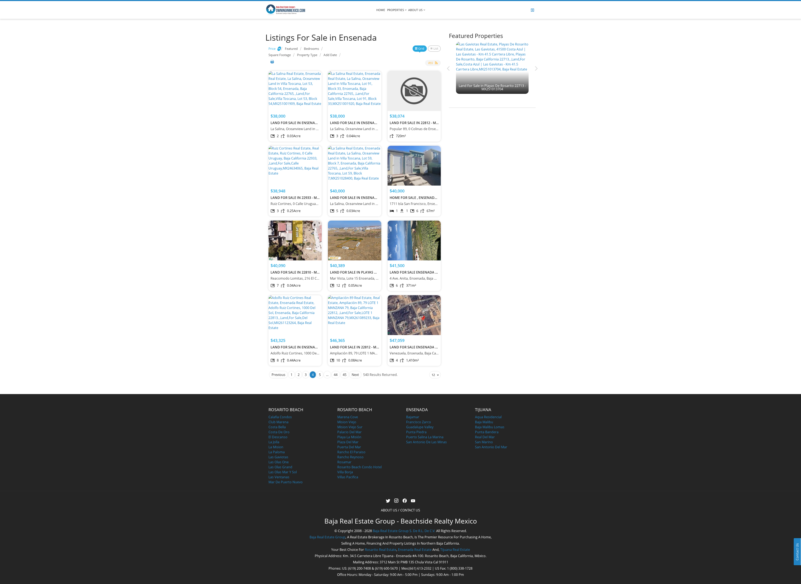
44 (336, 374)
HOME (380, 10)
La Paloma (276, 452)
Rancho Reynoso (350, 457)
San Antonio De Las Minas (426, 442)
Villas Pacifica (347, 477)
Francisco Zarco (418, 422)
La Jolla (273, 442)
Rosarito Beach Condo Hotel (359, 467)
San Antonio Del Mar (491, 447)
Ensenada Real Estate (415, 549)
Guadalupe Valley (419, 427)
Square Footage (279, 55)
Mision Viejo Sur (350, 427)
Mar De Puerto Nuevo (285, 482)
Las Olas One (278, 462)
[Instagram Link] (396, 501)
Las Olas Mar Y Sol (282, 472)
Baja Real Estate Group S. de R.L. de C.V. (404, 531)
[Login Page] (532, 10)
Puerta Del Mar (349, 447)
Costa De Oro (279, 432)
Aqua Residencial (488, 417)
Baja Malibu (484, 422)
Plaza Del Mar (348, 442)
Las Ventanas (278, 477)
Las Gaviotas (278, 457)
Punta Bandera (487, 432)
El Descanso (277, 437)
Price (272, 48)
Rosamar (344, 462)
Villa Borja (345, 472)
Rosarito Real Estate (380, 549)
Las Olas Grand (280, 467)
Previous (278, 374)
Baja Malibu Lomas (489, 427)
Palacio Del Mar (349, 432)
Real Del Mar (485, 437)
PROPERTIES (395, 10)
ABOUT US (415, 10)
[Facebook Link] (404, 501)
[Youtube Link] (413, 501)
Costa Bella (277, 427)
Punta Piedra (416, 432)
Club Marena (278, 422)
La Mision (275, 447)
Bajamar (412, 417)
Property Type (307, 55)
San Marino (484, 442)
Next (355, 374)
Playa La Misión (349, 437)
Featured (291, 48)
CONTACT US (410, 510)
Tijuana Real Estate (455, 549)
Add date (330, 55)
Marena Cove (347, 417)
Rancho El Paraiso (351, 452)
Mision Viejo (346, 422)
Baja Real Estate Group (327, 537)
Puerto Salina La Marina (424, 437)
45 (344, 374)
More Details (295, 90)
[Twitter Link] (388, 501)
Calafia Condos (280, 417)
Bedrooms (311, 48)
